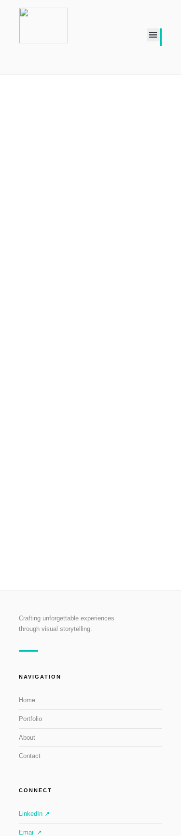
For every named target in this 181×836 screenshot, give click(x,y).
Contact (30, 755)
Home (27, 700)
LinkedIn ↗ (34, 813)
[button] (153, 34)
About (27, 737)
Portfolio (30, 718)
